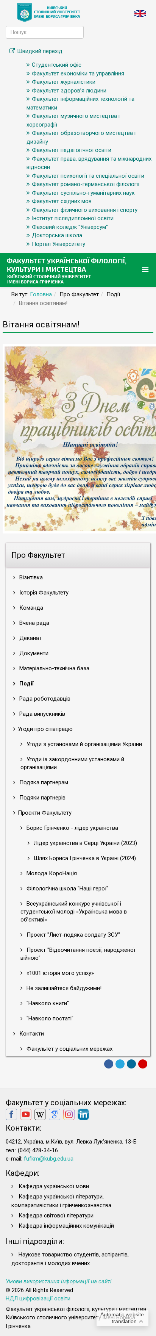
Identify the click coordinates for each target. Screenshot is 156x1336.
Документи (33, 653)
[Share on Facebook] (108, 1063)
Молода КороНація (51, 873)
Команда (30, 607)
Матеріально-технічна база (53, 668)
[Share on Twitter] (120, 1063)
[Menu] (146, 269)
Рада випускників (41, 713)
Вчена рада (33, 623)
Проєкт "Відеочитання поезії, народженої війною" (77, 953)
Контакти (31, 1033)
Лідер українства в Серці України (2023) (84, 843)
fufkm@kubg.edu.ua (48, 1158)
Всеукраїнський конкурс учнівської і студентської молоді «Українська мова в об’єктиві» (73, 911)
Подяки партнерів (42, 797)
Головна (41, 294)
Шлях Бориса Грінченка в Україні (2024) (84, 858)
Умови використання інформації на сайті (59, 1281)
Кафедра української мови (54, 1186)
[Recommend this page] (142, 1063)
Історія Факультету (43, 592)
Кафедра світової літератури (56, 1215)
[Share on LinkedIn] (131, 1063)
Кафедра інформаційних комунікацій (66, 1225)
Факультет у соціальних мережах (68, 1048)
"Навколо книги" (47, 1003)
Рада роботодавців (44, 698)
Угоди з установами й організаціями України (83, 744)
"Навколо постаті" (49, 1018)
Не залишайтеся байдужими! (63, 988)
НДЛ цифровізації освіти (38, 1298)
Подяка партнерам (43, 782)
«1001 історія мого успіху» (59, 973)
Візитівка (30, 577)
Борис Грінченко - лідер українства (71, 827)
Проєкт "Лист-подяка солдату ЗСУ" (72, 934)
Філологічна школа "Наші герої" (66, 888)
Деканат (30, 638)
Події (26, 683)
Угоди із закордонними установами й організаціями (72, 763)
